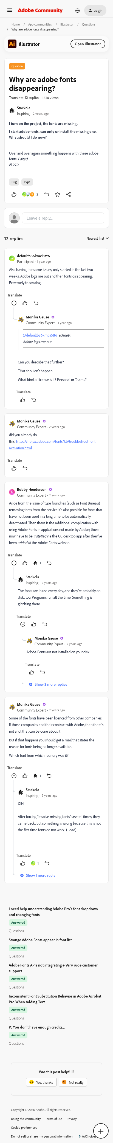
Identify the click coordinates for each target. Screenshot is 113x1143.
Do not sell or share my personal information (42, 1136)
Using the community (26, 1119)
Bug (14, 182)
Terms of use (53, 1119)
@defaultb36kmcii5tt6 (40, 335)
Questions (88, 24)
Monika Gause (37, 317)
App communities (40, 24)
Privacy (72, 1119)
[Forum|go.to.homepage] (40, 10)
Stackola (23, 107)
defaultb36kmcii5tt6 (33, 255)
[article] (56, 280)
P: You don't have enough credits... (37, 1027)
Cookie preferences (24, 1127)
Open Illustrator (88, 43)
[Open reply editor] (56, 218)
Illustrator (67, 24)
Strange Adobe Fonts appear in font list (40, 939)
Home (16, 24)
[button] (10, 12)
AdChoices (89, 1136)
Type (27, 182)
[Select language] (77, 10)
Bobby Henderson (32, 489)
